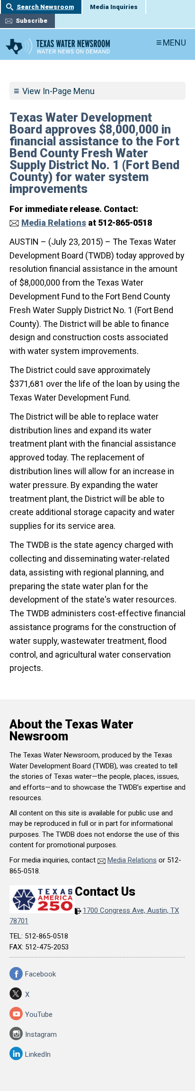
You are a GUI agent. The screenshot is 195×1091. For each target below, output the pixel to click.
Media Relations (53, 223)
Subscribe (31, 20)
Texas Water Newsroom (58, 47)
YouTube (39, 1014)
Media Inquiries (114, 6)
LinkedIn (38, 1054)
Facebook (40, 974)
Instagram (41, 1034)
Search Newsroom (45, 6)
